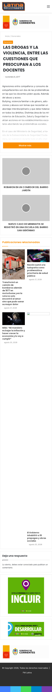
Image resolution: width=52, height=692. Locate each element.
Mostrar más (25, 145)
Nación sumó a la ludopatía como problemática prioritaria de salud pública (37, 270)
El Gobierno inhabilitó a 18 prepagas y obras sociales (36, 536)
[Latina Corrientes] (13, 6)
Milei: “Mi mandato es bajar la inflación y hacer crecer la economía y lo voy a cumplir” (13, 333)
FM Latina (27, 672)
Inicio (7, 36)
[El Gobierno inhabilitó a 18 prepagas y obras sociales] (38, 421)
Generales (16, 36)
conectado (28, 564)
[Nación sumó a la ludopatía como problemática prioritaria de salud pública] (38, 255)
